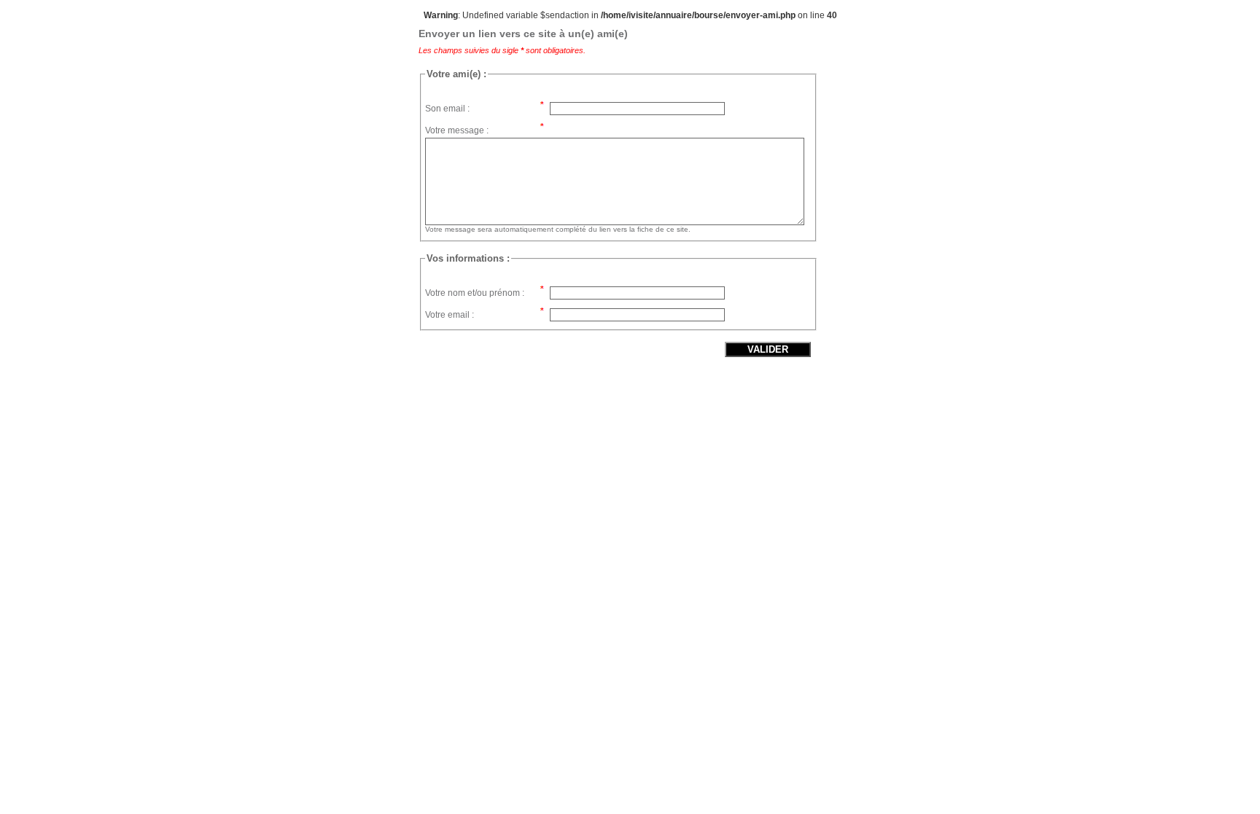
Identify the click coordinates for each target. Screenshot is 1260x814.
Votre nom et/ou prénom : (474, 293)
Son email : (447, 108)
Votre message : (457, 130)
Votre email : (449, 315)
